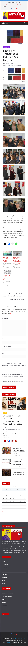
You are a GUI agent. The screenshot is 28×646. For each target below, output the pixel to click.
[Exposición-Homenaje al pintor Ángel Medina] (7, 253)
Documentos (5, 605)
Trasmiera (4, 574)
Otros (5, 412)
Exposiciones (6, 47)
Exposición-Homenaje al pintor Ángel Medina (6, 259)
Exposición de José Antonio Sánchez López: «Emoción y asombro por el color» (19, 451)
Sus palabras (5, 564)
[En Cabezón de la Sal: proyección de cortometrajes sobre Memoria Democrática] (14, 403)
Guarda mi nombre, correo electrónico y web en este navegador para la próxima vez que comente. (14, 366)
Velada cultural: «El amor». (17, 300)
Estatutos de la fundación (8, 593)
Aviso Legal (4, 609)
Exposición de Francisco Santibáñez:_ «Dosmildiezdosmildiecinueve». (17, 260)
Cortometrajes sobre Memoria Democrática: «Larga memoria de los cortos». (18, 473)
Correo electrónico (7, 346)
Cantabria (4, 577)
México (3, 583)
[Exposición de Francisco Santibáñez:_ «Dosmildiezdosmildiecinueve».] (17, 253)
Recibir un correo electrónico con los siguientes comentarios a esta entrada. (13, 376)
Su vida (3, 561)
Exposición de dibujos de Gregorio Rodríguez (6, 278)
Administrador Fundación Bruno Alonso (12, 65)
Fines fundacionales (7, 596)
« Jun (3, 511)
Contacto (4, 602)
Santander (4, 571)
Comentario (5, 318)
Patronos (4, 599)
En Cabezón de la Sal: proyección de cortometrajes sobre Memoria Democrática (12, 420)
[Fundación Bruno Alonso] (3, 23)
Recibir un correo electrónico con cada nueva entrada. (12, 383)
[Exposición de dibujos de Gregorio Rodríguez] (7, 272)
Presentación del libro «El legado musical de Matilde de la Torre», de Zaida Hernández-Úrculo (19, 462)
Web (3, 353)
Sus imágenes (5, 567)
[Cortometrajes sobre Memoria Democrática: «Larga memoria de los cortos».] (6, 474)
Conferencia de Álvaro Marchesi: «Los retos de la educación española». (14, 295)
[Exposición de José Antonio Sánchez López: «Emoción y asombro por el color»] (6, 452)
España (3, 580)
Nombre (4, 339)
